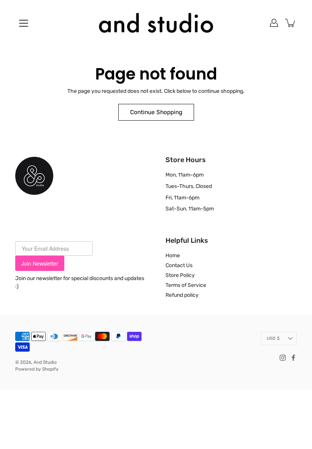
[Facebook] (293, 358)
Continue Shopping (156, 112)
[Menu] (23, 23)
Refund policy (182, 295)
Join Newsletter (39, 263)
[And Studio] (156, 23)
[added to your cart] (291, 23)
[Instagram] (282, 358)
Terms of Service (186, 285)
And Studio (45, 362)
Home (173, 255)
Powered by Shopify (37, 369)
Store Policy (180, 275)
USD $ (273, 338)
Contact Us (179, 265)
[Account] (274, 23)
